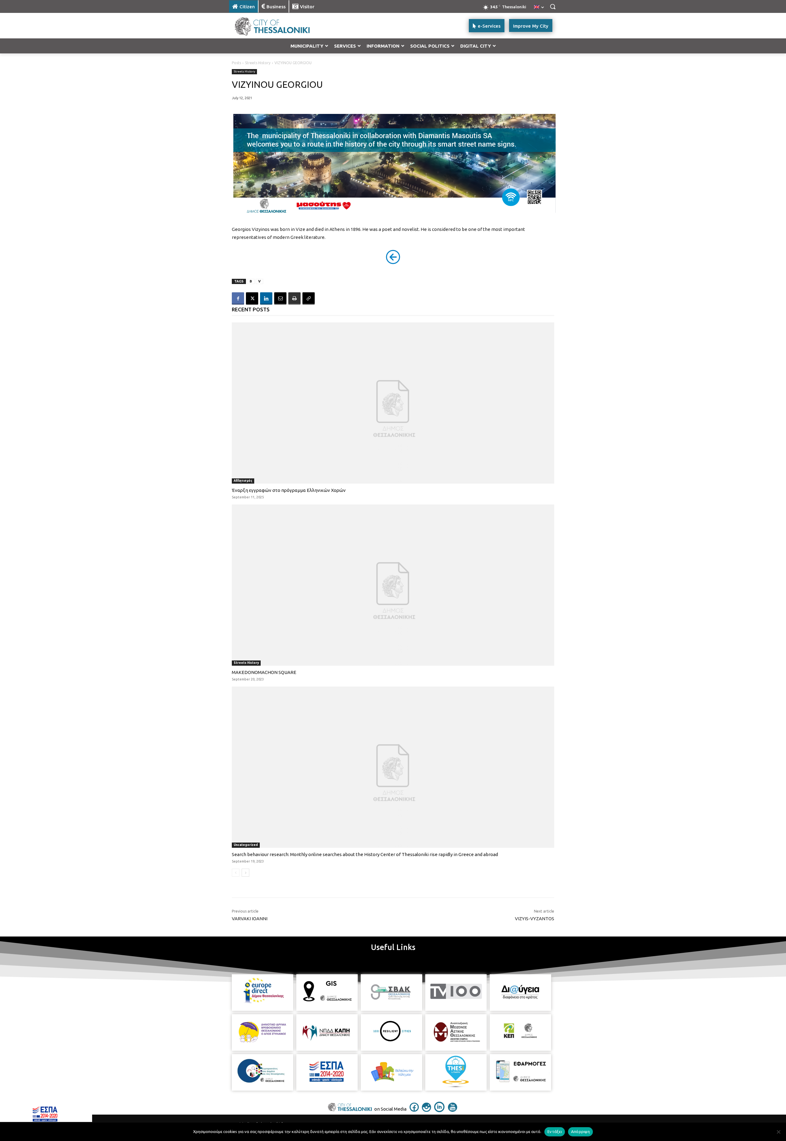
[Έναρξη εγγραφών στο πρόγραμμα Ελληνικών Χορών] (393, 403)
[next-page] (245, 873)
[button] (552, 6)
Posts (236, 63)
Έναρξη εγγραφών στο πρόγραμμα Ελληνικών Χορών (289, 490)
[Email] (280, 298)
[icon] (414, 1110)
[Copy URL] (308, 298)
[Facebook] (238, 298)
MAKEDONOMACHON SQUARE (264, 672)
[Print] (294, 298)
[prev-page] (235, 873)
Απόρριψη (580, 1131)
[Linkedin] (266, 298)
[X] (252, 298)
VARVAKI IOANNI (249, 918)
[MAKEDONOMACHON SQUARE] (393, 585)
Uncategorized (246, 845)
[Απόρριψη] (778, 1132)
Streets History (257, 63)
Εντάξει (554, 1131)
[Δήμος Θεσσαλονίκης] (278, 25)
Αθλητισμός (243, 480)
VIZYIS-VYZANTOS (534, 918)
